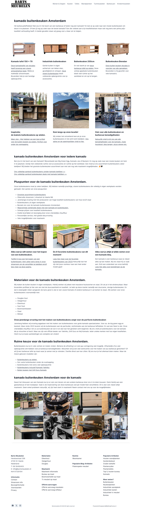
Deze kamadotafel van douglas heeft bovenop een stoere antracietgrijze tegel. (23, 68)
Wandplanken (86, 4)
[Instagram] (20, 505)
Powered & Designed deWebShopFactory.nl (104, 506)
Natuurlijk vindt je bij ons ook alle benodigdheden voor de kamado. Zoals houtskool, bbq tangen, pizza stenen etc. (111, 141)
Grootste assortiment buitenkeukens (31, 195)
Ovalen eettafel (109, 464)
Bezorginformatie (17, 485)
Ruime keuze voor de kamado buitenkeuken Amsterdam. (51, 341)
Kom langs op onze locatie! (65, 132)
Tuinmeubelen (99, 4)
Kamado (106, 474)
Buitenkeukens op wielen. (27, 360)
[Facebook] (12, 505)
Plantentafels (108, 469)
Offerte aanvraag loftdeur (52, 490)
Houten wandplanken (111, 458)
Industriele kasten (110, 490)
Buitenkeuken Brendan (116, 61)
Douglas (45, 464)
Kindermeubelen (123, 4)
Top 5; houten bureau (111, 472)
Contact (14, 480)
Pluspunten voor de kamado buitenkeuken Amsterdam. (50, 181)
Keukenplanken (109, 485)
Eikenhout (45, 458)
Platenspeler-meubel (80, 466)
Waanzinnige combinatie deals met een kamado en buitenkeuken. (43, 208)
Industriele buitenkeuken (54, 61)
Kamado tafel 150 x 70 (22, 61)
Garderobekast (109, 461)
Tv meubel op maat (49, 479)
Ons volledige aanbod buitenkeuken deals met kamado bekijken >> (40, 174)
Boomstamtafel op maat (51, 477)
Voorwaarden (16, 488)
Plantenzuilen (108, 466)
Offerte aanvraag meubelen (52, 487)
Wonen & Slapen (59, 4)
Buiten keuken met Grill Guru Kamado (32, 370)
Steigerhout (46, 461)
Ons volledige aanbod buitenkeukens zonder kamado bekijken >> (39, 172)
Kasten (70, 4)
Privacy (14, 490)
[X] (16, 505)
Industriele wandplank (111, 487)
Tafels (77, 4)
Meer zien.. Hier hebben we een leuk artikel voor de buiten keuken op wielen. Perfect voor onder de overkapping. (29, 141)
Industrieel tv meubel (111, 492)
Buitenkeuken (108, 482)
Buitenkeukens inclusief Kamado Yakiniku (33, 367)
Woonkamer (77, 458)
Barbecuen (111, 4)
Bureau (106, 495)
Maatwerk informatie (50, 472)
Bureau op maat (48, 474)
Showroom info (17, 482)
